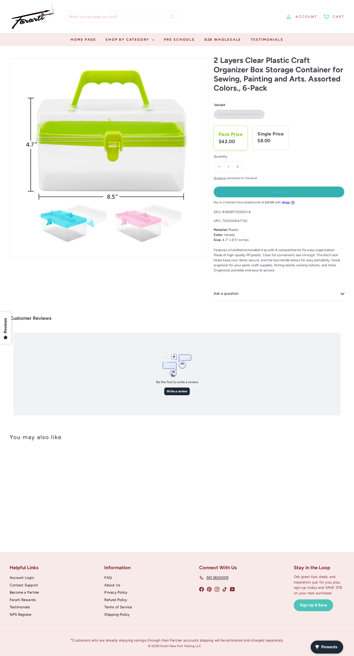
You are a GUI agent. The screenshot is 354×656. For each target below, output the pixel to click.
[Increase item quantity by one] (237, 166)
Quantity (220, 156)
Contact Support (24, 585)
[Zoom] (109, 157)
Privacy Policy (115, 592)
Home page (83, 40)
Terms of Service (118, 607)
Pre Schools (179, 40)
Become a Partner (24, 592)
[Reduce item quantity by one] (219, 166)
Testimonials (267, 40)
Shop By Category (128, 40)
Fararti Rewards (23, 600)
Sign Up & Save (313, 605)
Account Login (22, 578)
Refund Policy (115, 600)
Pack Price (231, 134)
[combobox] (122, 17)
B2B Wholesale (222, 40)
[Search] (172, 17)
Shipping (220, 178)
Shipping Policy (117, 614)
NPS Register (21, 614)
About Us (112, 585)
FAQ (108, 578)
